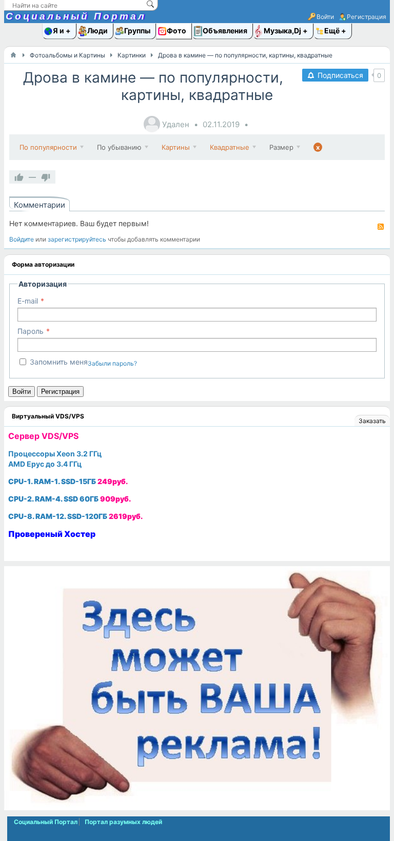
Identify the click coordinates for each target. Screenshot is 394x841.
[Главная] (13, 55)
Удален (175, 124)
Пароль (30, 331)
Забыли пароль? (112, 363)
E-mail (27, 300)
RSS (381, 226)
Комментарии (39, 205)
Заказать (372, 421)
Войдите (21, 239)
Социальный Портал (76, 16)
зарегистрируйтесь (77, 239)
